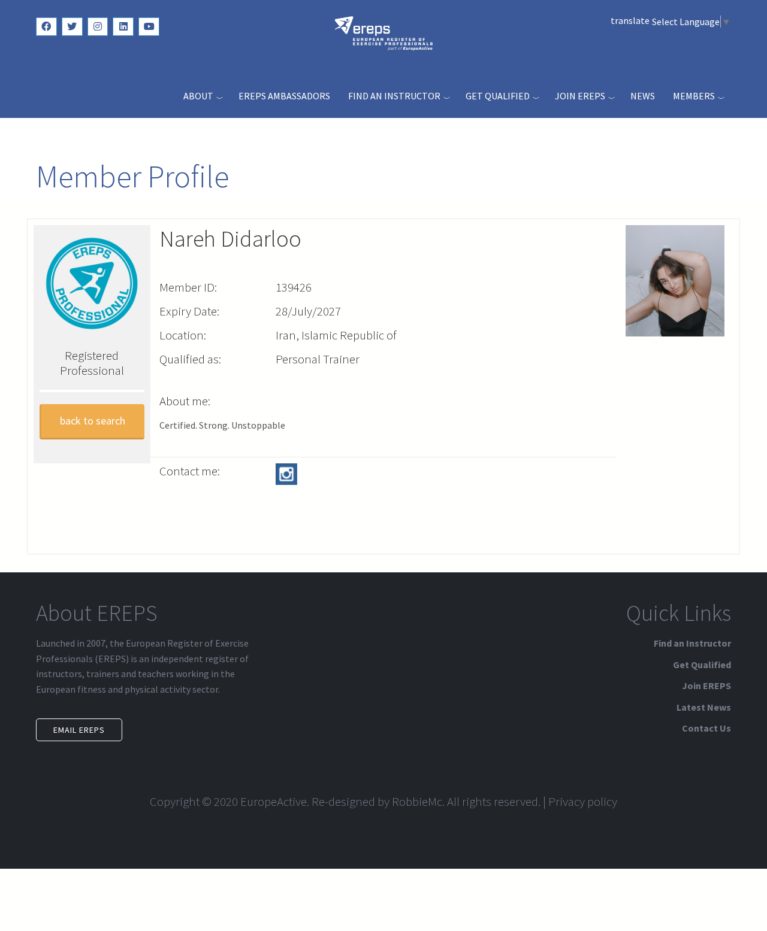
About (198, 96)
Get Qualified (498, 96)
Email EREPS (79, 729)
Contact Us (706, 728)
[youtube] (148, 26)
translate (630, 20)
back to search (92, 420)
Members (694, 96)
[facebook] (46, 26)
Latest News (704, 707)
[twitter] (72, 26)
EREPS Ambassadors (284, 96)
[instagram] (97, 26)
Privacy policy (582, 801)
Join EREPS (580, 96)
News (642, 96)
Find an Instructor (394, 96)
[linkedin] (123, 26)
